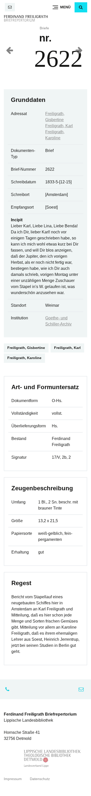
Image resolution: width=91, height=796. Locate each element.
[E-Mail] (10, 7)
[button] (81, 7)
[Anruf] (8, 689)
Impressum (13, 779)
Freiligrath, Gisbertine (26, 348)
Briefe (44, 28)
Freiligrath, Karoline (24, 358)
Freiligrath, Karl (59, 126)
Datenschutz (40, 779)
